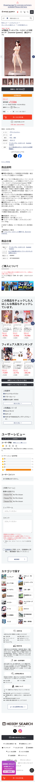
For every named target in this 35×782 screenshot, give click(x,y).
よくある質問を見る (16, 707)
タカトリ (12, 140)
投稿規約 (8, 549)
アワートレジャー (15, 132)
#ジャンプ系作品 (5, 162)
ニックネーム (8, 507)
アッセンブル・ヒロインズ (17, 143)
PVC (11, 137)
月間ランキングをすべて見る (17, 385)
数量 (4, 111)
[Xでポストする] (15, 156)
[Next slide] (33, 56)
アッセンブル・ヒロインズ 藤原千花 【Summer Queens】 (16, 232)
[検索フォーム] (28, 12)
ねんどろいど (9, 411)
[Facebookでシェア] (20, 156)
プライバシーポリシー (25, 760)
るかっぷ (8, 414)
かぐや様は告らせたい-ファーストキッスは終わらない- (20, 252)
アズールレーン (10, 396)
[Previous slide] (1, 56)
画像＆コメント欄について (20, 442)
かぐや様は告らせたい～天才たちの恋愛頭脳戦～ (20, 148)
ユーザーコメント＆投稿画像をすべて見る (13, 439)
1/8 (11, 135)
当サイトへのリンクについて (25, 763)
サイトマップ (17, 766)
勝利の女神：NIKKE (12, 399)
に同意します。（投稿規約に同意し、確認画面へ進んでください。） (18, 550)
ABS (14, 137)
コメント (6, 517)
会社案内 (9, 760)
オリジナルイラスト (11, 394)
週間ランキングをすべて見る (17, 380)
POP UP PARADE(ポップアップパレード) (18, 418)
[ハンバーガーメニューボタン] (32, 12)
